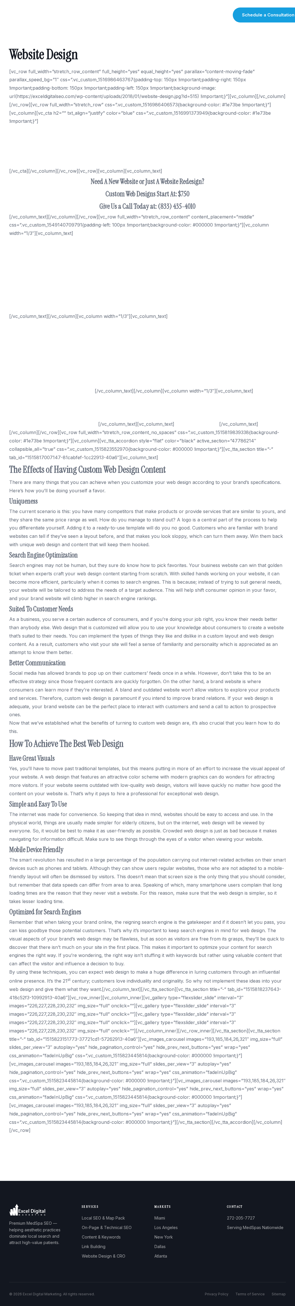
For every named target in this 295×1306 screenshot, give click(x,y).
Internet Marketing (29, 416)
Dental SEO (21, 324)
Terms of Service (250, 1294)
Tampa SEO (22, 258)
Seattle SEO (22, 291)
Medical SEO (23, 358)
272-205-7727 (241, 1217)
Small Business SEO (31, 366)
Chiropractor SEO (28, 333)
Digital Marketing (27, 407)
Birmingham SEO (27, 250)
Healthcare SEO (26, 349)
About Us (104, 15)
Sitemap (279, 1294)
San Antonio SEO (28, 308)
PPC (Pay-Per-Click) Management (46, 399)
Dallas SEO (21, 275)
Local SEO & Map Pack (103, 1217)
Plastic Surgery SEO (31, 374)
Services (128, 15)
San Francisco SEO (30, 283)
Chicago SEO (23, 266)
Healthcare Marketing (33, 341)
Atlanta (160, 1256)
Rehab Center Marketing (36, 382)
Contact (218, 15)
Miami (159, 1217)
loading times (23, 893)
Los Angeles (166, 1227)
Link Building (93, 1246)
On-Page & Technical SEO (107, 1227)
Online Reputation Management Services (53, 424)
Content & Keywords (101, 1237)
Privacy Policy (216, 1294)
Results (174, 15)
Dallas (160, 1246)
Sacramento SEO (28, 299)
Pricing (196, 15)
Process (152, 15)
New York (163, 1237)
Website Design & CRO (103, 1256)
